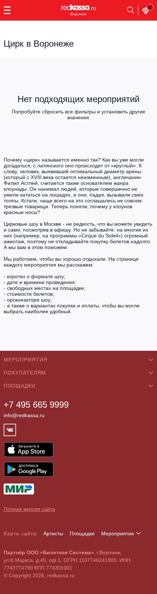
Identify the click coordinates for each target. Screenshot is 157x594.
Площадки (82, 533)
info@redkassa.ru (24, 415)
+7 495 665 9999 (36, 404)
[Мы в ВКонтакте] (10, 430)
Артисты (53, 533)
